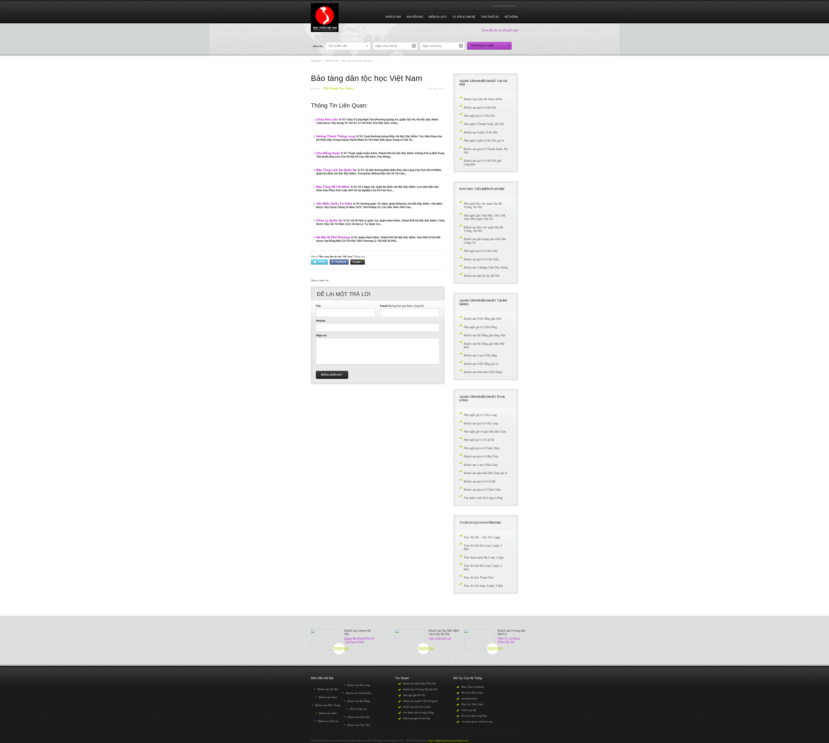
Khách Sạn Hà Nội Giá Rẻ (416, 706)
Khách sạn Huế (326, 713)
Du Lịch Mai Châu (472, 692)
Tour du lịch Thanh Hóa (478, 577)
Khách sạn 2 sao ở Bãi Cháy (481, 464)
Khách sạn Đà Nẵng (357, 701)
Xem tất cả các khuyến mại (500, 30)
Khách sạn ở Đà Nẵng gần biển (483, 318)
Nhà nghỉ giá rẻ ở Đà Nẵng (480, 327)
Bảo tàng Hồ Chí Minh (333, 186)
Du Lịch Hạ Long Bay (474, 715)
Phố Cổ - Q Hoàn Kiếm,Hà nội (509, 640)
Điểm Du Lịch (331, 61)
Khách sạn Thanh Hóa (356, 693)
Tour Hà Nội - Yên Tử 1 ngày (482, 537)
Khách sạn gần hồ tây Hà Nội (482, 275)
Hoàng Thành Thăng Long (335, 136)
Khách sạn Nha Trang (326, 705)
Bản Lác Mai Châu (472, 704)
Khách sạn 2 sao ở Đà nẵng (480, 355)
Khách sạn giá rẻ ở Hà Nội (480, 107)
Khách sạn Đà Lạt (326, 721)
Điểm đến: (318, 46)
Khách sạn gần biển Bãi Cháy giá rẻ (485, 473)
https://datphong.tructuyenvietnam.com (448, 740)
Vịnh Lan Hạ (468, 710)
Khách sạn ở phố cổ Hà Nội (480, 132)
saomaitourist (469, 698)
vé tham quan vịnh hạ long (477, 721)
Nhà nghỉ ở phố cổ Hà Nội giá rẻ (484, 140)
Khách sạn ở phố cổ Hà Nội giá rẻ (420, 701)
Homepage (316, 61)
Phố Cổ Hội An (356, 709)
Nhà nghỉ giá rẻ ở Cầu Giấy (480, 251)
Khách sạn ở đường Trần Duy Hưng (486, 267)
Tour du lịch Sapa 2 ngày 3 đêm (483, 585)
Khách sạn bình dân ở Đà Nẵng (483, 372)
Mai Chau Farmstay (472, 686)
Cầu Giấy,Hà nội (440, 639)
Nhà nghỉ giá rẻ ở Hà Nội (479, 115)
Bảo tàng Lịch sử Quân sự (336, 170)
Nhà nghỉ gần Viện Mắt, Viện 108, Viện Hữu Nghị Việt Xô (485, 217)
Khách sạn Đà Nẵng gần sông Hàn (484, 335)
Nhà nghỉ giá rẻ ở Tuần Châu (481, 448)
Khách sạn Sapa (326, 697)
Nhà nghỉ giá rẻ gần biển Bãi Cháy (485, 431)
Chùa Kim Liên (327, 119)
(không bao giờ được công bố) (402, 305)
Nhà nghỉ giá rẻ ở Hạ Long (480, 415)
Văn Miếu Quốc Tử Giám (334, 203)
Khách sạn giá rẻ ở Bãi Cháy (481, 456)
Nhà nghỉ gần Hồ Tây (414, 695)
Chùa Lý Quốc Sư (329, 220)
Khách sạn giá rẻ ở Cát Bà (479, 481)
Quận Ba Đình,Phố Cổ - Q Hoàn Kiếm (359, 640)
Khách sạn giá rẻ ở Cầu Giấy (481, 259)
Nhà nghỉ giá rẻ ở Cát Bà (479, 439)
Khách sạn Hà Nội (326, 689)
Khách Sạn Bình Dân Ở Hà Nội (419, 683)
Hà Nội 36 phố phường (333, 237)
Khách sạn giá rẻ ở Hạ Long (481, 423)
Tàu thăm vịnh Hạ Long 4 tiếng (483, 498)
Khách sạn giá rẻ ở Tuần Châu (482, 489)
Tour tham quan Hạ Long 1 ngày (484, 557)
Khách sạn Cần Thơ (357, 725)
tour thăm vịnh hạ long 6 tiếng (418, 712)
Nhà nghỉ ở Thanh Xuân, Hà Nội (484, 124)
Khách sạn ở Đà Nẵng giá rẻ (481, 363)
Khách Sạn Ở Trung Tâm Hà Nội (420, 689)
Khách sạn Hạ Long (357, 685)
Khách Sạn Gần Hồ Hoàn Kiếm (483, 99)
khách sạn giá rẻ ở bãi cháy (416, 718)
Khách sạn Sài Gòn (357, 717)
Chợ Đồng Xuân (328, 153)
